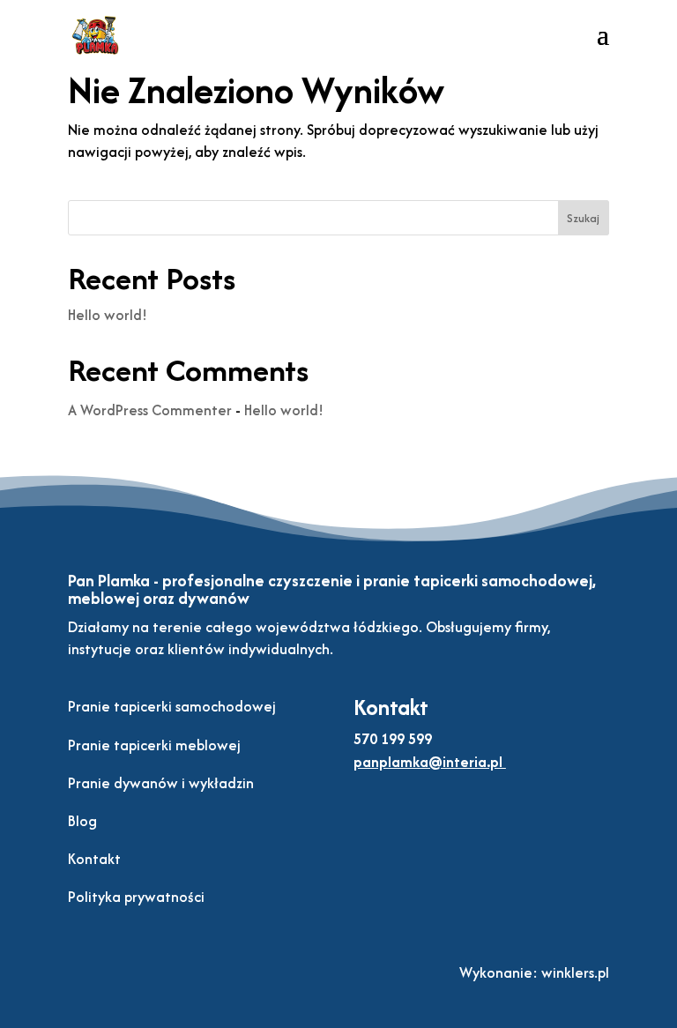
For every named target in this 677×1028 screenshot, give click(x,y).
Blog (82, 820)
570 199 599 (392, 738)
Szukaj (583, 218)
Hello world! (107, 314)
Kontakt (94, 858)
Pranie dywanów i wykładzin (161, 782)
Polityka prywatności (136, 896)
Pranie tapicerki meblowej (154, 745)
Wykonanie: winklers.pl (534, 972)
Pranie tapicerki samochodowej (172, 706)
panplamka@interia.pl (427, 761)
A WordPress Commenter (150, 410)
